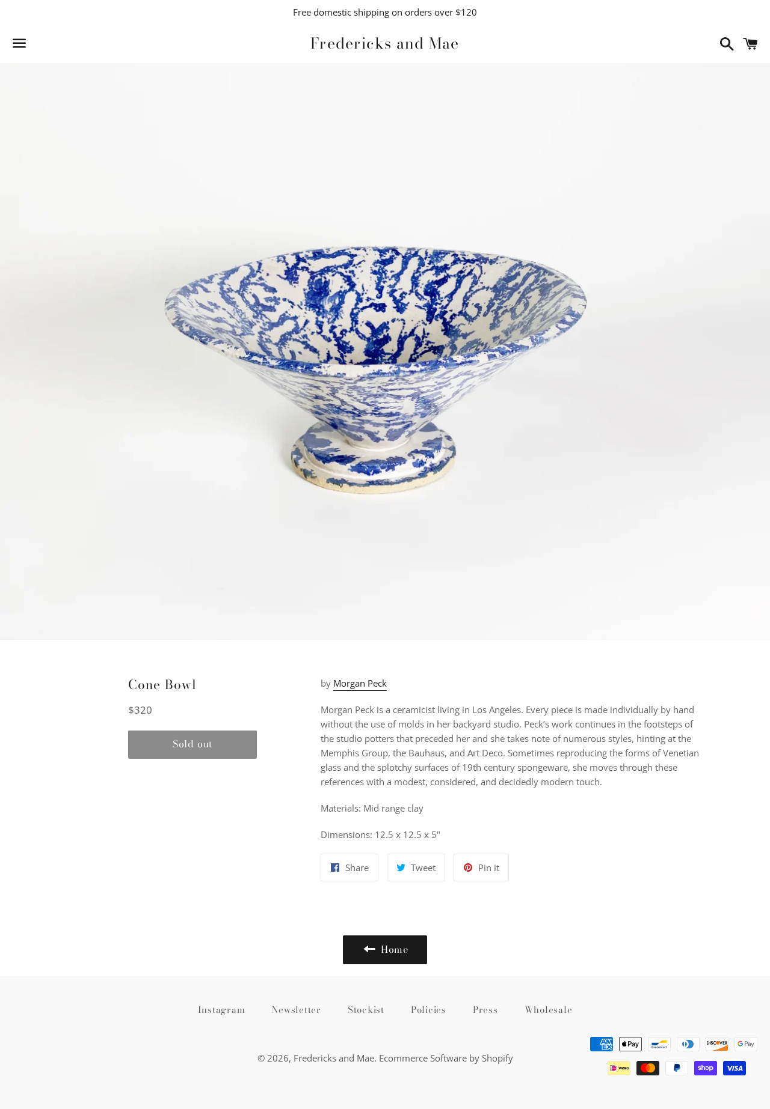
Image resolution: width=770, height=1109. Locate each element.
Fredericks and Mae (385, 43)
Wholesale (549, 1009)
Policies (428, 1009)
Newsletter (296, 1009)
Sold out (192, 744)
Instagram (221, 1009)
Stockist (366, 1009)
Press (485, 1009)
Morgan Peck (360, 683)
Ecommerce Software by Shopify (446, 1058)
